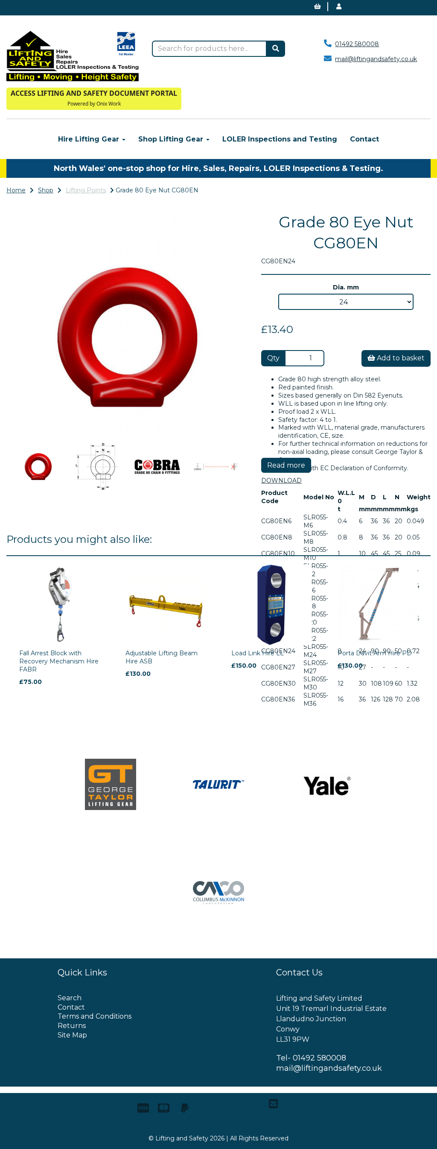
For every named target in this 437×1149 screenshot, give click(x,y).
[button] (29, 380)
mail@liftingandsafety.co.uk (376, 59)
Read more (286, 465)
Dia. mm (346, 287)
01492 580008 (357, 44)
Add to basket (400, 358)
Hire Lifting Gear (89, 139)
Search (70, 998)
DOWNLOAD (281, 480)
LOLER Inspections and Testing (279, 139)
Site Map (72, 1035)
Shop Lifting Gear (171, 139)
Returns (72, 1026)
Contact (364, 139)
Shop (45, 190)
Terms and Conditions (94, 1016)
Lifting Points (86, 190)
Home (16, 190)
